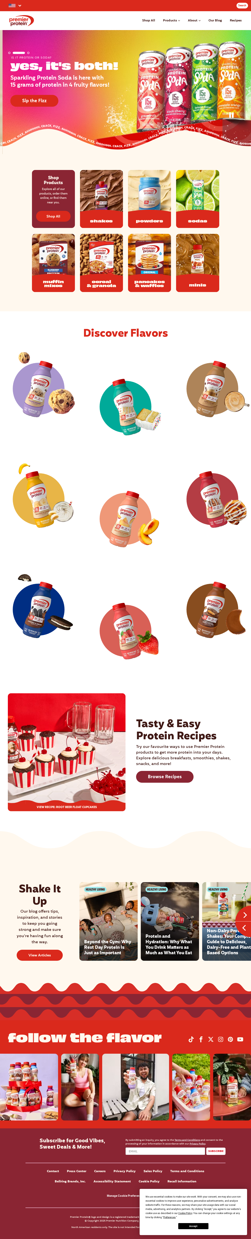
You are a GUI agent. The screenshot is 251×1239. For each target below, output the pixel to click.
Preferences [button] (169, 1217)
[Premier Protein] (21, 20)
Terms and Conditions (187, 1140)
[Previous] (243, 929)
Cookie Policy (149, 1182)
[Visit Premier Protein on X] (211, 1041)
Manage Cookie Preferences (125, 1195)
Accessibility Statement (112, 1182)
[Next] (243, 913)
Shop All (148, 20)
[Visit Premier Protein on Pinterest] (230, 1041)
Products (170, 20)
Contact (53, 1171)
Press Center (76, 1171)
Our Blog (215, 20)
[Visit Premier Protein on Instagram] (221, 1041)
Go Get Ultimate (39, 111)
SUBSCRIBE (216, 1151)
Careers (100, 1171)
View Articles (39, 955)
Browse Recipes (165, 777)
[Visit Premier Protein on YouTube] (240, 1041)
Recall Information (181, 1182)
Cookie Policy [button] (185, 1213)
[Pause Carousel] (232, 115)
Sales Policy (153, 1171)
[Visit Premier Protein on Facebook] (201, 1041)
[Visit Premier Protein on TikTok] (191, 1041)
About (192, 20)
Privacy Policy (197, 1144)
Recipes (236, 20)
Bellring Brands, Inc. (70, 1182)
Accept (193, 1226)
